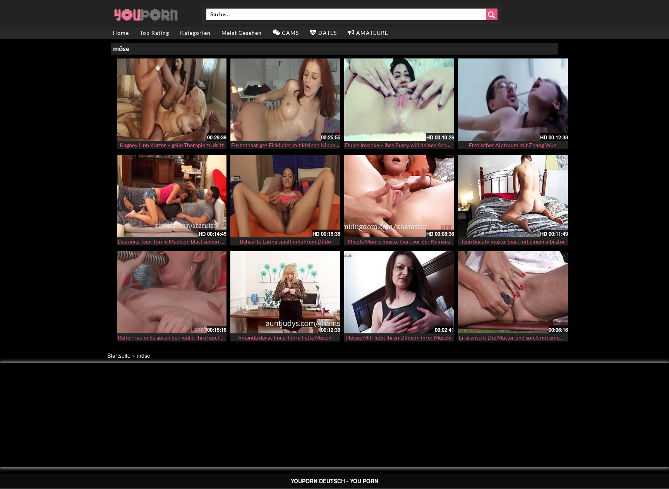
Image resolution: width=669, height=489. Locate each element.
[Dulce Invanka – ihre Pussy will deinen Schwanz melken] (399, 99)
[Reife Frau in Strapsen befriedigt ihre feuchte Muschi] (172, 292)
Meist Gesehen (241, 32)
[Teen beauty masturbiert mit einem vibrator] (513, 196)
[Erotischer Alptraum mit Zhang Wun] (513, 99)
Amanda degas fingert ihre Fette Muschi (285, 337)
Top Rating (154, 32)
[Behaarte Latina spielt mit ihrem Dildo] (285, 196)
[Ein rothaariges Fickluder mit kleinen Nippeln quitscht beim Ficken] (285, 99)
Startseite (118, 355)
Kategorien (195, 32)
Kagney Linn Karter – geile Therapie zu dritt (172, 145)
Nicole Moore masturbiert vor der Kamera (399, 241)
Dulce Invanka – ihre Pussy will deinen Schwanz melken (411, 145)
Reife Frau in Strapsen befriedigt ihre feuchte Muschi (181, 337)
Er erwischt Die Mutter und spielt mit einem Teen (517, 337)
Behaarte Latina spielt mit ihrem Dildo (285, 241)
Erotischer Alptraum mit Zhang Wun (513, 145)
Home (121, 32)
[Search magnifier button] (491, 14)
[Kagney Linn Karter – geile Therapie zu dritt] (172, 99)
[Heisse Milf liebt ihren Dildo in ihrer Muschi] (399, 292)
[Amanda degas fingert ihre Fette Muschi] (285, 292)
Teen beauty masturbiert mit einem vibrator (513, 241)
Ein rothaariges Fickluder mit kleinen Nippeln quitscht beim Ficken (311, 145)
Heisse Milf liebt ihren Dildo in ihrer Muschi (399, 337)
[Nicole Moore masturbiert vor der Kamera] (399, 196)
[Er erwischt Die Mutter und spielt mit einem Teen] (513, 292)
